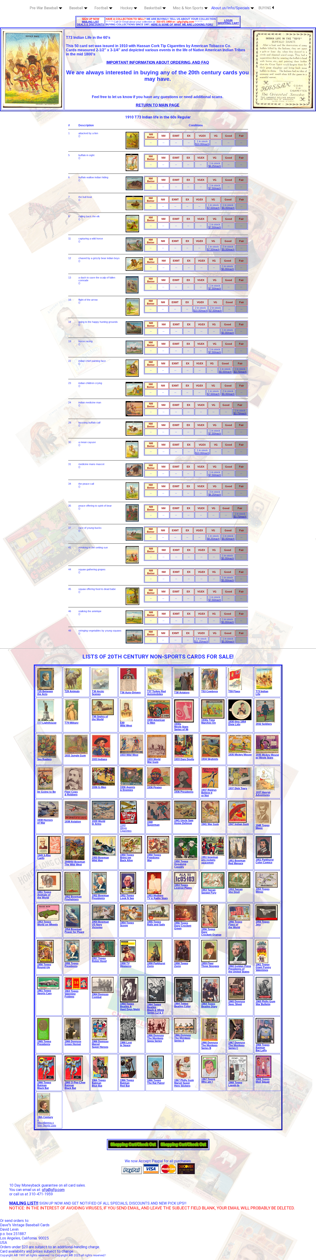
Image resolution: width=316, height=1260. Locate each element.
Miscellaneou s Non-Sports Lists (46, 1124)
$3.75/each (240, 371)
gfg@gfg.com (53, 1189)
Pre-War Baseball (44, 8)
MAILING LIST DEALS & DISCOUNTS (90, 23)
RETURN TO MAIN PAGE (158, 105)
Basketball (153, 8)
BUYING (265, 8)
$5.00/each (228, 207)
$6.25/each (214, 166)
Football (101, 8)
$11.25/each (201, 641)
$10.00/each (202, 144)
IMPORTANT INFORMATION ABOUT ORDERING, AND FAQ (157, 62)
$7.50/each (214, 188)
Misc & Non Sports (188, 8)
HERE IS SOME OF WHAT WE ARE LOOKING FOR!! (182, 24)
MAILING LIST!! (23, 1203)
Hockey (127, 8)
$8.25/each (213, 538)
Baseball (76, 8)
